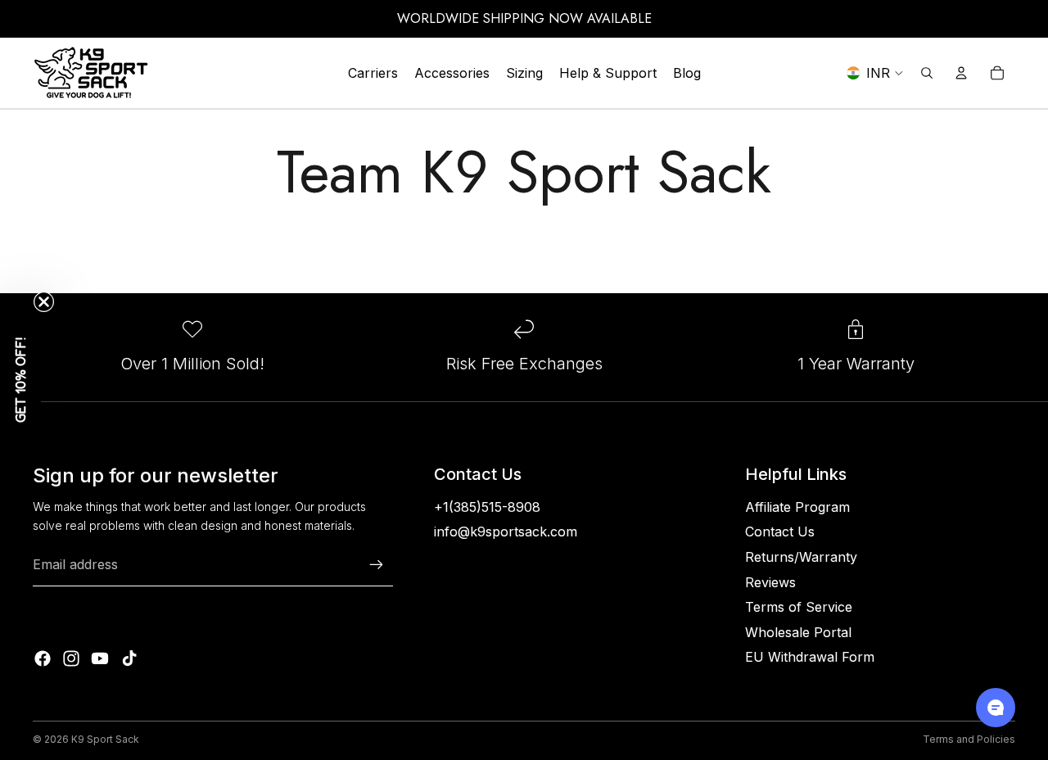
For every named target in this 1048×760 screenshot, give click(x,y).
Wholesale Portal (798, 632)
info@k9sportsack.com (505, 531)
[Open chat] (995, 707)
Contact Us (780, 531)
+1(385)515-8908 (487, 507)
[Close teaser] (44, 302)
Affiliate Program (797, 507)
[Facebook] (42, 658)
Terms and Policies (969, 739)
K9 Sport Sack (105, 739)
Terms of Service (798, 607)
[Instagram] (71, 658)
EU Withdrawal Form (809, 657)
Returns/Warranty (801, 557)
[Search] (927, 73)
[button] (20, 380)
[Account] (961, 73)
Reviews (770, 582)
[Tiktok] (129, 658)
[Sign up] (376, 565)
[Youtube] (100, 658)
